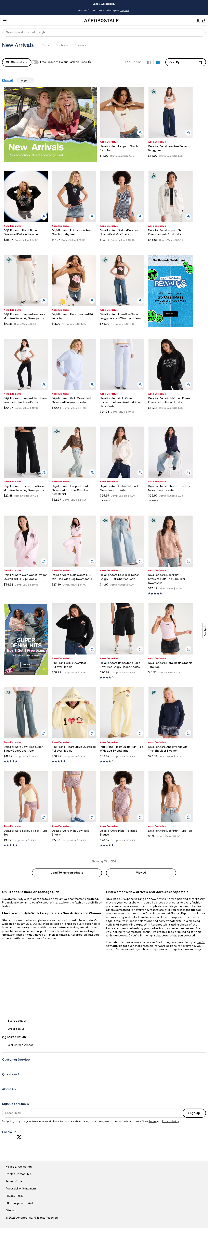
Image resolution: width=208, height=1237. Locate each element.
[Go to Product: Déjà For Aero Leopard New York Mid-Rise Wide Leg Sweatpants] (26, 329)
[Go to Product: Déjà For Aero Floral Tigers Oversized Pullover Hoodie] (26, 245)
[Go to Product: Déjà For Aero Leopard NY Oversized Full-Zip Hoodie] (170, 245)
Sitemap (11, 1210)
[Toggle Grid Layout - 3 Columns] (149, 62)
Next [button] (183, 10)
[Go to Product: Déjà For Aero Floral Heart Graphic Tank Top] (170, 677)
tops (139, 925)
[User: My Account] (198, 21)
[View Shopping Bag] (203, 20)
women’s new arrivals (16, 924)
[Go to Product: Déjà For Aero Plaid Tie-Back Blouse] (122, 845)
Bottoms (62, 45)
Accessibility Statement (21, 1188)
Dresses (80, 45)
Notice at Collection (19, 1167)
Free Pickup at (63, 62)
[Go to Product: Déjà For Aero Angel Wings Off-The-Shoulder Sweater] (170, 761)
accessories (128, 949)
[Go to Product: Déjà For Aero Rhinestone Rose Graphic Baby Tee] (74, 245)
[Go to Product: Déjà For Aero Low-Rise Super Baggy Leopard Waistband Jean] (122, 329)
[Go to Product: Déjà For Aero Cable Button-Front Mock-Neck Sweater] (122, 501)
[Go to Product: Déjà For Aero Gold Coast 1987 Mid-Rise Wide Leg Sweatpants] (74, 589)
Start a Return (16, 1037)
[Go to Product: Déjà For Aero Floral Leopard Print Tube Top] (74, 329)
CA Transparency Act (19, 1203)
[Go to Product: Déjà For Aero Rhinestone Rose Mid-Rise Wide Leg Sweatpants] (26, 500)
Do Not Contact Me (18, 1174)
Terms (153, 1121)
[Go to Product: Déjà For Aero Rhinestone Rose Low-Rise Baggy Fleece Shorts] (122, 677)
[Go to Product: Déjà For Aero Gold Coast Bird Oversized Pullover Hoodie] (74, 413)
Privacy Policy (170, 1121)
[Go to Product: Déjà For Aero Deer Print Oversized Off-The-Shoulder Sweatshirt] (170, 593)
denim (133, 921)
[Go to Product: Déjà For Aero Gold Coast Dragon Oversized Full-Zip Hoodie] (26, 589)
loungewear (121, 935)
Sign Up (194, 1113)
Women (118, 11)
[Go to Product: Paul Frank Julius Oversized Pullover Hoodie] (74, 677)
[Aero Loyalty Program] (170, 326)
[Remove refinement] (29, 80)
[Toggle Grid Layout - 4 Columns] (158, 62)
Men (126, 11)
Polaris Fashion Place (73, 62)
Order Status (16, 1029)
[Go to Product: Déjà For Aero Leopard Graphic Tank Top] (122, 161)
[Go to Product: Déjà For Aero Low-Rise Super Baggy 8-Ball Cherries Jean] (122, 589)
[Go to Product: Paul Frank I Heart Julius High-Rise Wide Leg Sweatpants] (122, 761)
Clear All (7, 80)
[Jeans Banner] (26, 675)
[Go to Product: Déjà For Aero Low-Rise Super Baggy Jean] (170, 161)
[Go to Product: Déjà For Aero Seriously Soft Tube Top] (26, 845)
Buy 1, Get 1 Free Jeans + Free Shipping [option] (103, 11)
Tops (45, 45)
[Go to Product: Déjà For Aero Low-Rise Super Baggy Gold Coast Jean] (26, 761)
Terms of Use (14, 1181)
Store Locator (17, 1021)
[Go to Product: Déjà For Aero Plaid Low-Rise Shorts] (74, 845)
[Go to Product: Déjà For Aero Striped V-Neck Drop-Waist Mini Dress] (122, 245)
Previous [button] (24, 10)
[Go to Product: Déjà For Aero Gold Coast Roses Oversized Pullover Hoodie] (170, 413)
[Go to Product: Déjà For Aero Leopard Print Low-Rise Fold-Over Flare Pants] (26, 413)
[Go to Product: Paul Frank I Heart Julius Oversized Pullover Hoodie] (74, 761)
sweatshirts (174, 921)
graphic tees (165, 932)
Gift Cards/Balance (21, 1045)
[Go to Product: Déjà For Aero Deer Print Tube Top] (170, 841)
